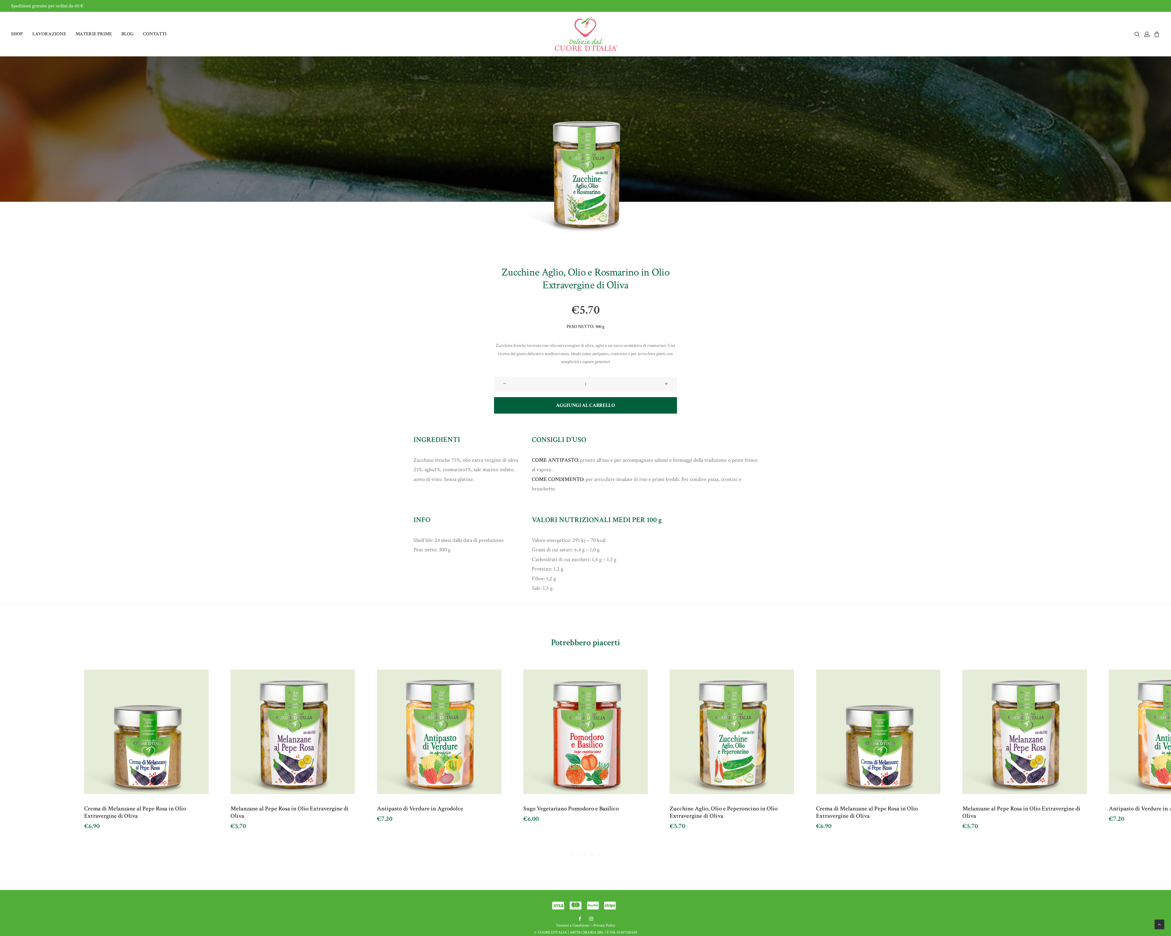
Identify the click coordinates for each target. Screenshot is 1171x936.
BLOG (127, 34)
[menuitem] (19, 34)
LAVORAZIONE (49, 34)
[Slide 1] (572, 854)
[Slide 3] (585, 854)
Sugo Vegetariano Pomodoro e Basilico (571, 809)
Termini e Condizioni (573, 925)
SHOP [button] (17, 34)
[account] (1147, 34)
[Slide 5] (599, 854)
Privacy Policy (604, 925)
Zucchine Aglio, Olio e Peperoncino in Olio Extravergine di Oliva (724, 812)
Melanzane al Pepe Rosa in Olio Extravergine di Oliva (290, 812)
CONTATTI (155, 34)
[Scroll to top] (1159, 924)
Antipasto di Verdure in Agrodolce (420, 809)
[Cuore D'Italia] (585, 34)
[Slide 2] (578, 854)
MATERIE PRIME (94, 34)
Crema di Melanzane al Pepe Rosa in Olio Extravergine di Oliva (135, 812)
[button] (1138, 34)
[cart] (1156, 34)
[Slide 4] (592, 854)
